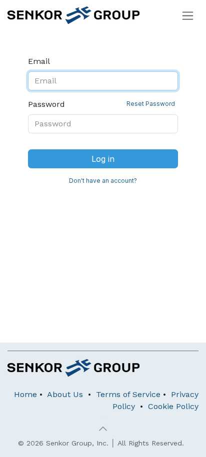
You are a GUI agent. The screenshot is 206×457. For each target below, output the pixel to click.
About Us (65, 394)
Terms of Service (128, 394)
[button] (103, 429)
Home (25, 394)
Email (39, 61)
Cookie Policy (173, 406)
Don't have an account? (103, 180)
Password (101, 104)
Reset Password (150, 103)
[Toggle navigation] (187, 15)
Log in (103, 159)
